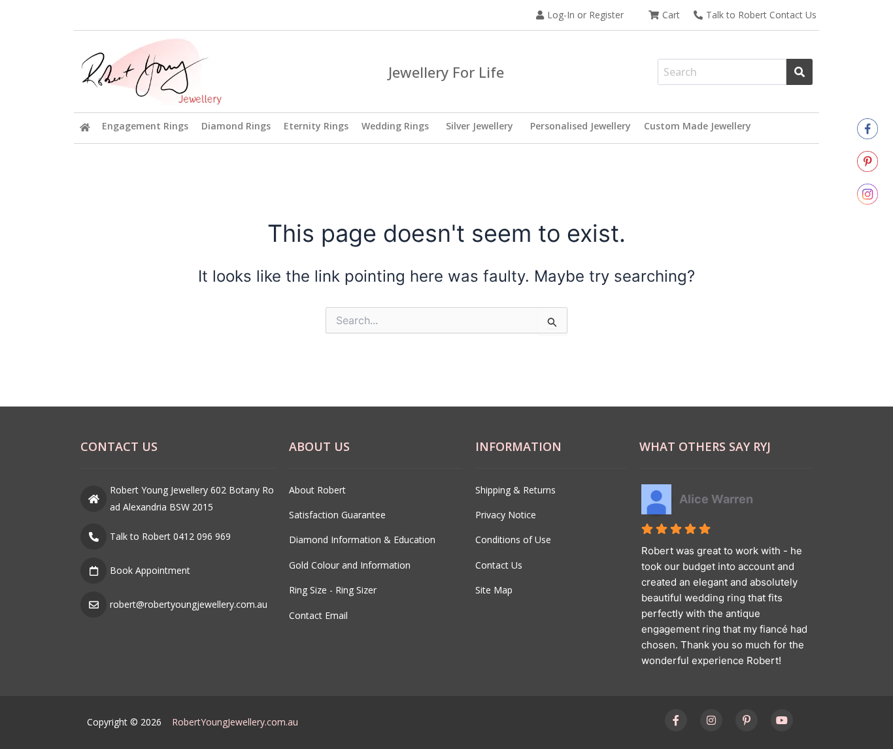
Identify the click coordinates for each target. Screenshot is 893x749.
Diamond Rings (236, 126)
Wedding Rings (395, 126)
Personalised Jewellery (580, 126)
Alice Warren (716, 499)
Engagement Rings (145, 126)
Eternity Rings (316, 126)
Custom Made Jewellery (697, 126)
